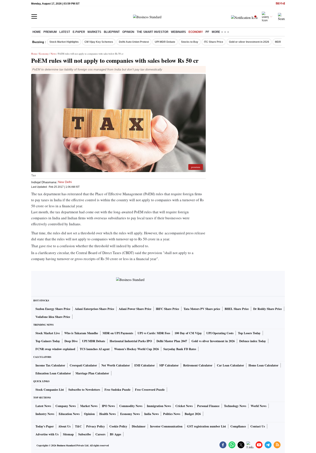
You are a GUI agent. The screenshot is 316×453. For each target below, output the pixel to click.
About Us (64, 426)
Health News (107, 414)
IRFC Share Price (167, 309)
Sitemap (68, 434)
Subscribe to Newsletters (84, 389)
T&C (78, 426)
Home (36, 32)
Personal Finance (208, 406)
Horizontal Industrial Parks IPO (131, 341)
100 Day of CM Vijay (188, 333)
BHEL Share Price (237, 309)
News (53, 53)
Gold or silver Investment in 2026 (249, 41)
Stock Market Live (47, 333)
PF (207, 32)
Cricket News (184, 406)
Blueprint (112, 32)
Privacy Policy (95, 426)
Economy (196, 32)
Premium (50, 32)
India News (151, 414)
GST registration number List (206, 426)
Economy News (130, 414)
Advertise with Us (46, 434)
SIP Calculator (169, 365)
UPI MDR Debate (165, 41)
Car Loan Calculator (230, 365)
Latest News (43, 406)
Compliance (238, 426)
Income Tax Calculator (50, 365)
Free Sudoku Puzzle (117, 389)
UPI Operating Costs (219, 333)
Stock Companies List (49, 389)
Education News (69, 414)
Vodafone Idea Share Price (52, 316)
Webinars (178, 32)
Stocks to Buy (189, 41)
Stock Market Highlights (64, 41)
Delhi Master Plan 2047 (171, 341)
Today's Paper (44, 426)
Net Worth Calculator (115, 365)
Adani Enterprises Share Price (94, 309)
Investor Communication (166, 426)
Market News (88, 406)
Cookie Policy (118, 426)
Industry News (44, 414)
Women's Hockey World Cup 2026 (136, 349)
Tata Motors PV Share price (202, 309)
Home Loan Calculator (263, 365)
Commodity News (130, 406)
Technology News (235, 406)
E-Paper (79, 32)
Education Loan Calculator (53, 373)
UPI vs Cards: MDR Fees (154, 333)
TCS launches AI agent (95, 349)
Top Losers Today (249, 333)
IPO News (108, 406)
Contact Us (257, 426)
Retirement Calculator (197, 365)
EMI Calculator (144, 365)
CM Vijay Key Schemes (98, 41)
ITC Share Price (213, 41)
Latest (64, 32)
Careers (100, 434)
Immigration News (159, 406)
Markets (94, 32)
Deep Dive (71, 341)
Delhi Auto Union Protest (134, 41)
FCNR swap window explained (55, 349)
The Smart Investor (152, 32)
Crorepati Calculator (83, 365)
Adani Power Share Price (135, 309)
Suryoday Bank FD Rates (179, 349)
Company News (65, 406)
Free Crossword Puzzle (150, 389)
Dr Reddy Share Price (267, 309)
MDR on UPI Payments (118, 333)
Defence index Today (252, 341)
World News (258, 406)
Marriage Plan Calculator (92, 373)
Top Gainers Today (47, 341)
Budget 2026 (193, 414)
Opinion (128, 32)
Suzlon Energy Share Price (52, 309)
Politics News (171, 414)
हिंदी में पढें (280, 4)
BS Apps (115, 434)
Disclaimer (139, 426)
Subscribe (84, 434)
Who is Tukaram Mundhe (81, 333)
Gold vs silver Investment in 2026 (213, 341)
